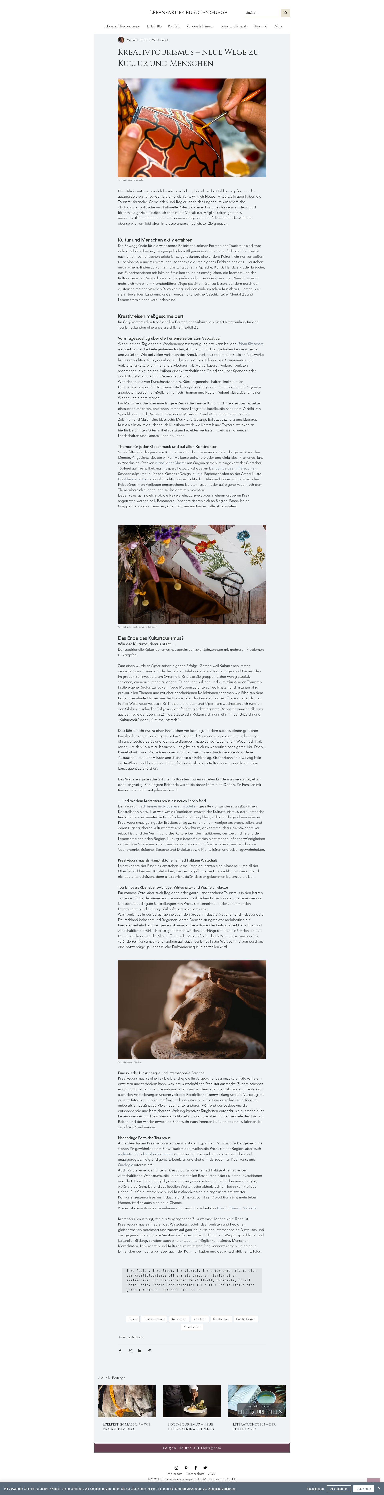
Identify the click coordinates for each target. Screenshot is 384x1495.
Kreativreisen (221, 1319)
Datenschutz (195, 1474)
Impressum (175, 1474)
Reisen (133, 1319)
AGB (211, 1474)
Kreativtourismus (154, 1319)
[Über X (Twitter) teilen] (130, 1350)
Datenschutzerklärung (222, 1489)
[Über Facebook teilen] (120, 1350)
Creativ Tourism (245, 1319)
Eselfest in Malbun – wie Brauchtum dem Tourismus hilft (127, 1427)
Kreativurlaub (192, 1327)
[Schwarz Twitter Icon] (205, 1467)
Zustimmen (364, 1489)
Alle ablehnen (339, 1489)
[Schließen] (379, 1488)
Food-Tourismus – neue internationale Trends (191, 1427)
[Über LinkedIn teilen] (139, 1350)
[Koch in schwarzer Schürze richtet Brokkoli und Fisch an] (192, 1401)
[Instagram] (176, 1467)
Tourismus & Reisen (131, 1337)
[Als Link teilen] (149, 1350)
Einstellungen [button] (315, 1489)
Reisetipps (199, 1319)
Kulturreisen (179, 1319)
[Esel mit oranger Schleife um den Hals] (127, 1401)
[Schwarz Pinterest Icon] (186, 1467)
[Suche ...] (285, 13)
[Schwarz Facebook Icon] (195, 1467)
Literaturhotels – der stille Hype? (254, 1427)
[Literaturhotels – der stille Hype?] (257, 1401)
